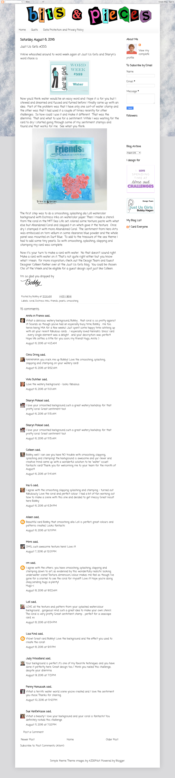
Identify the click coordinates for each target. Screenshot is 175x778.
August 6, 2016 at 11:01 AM (41, 389)
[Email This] (60, 296)
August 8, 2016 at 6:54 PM (41, 622)
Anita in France (35, 316)
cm (27, 563)
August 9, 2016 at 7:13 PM (41, 675)
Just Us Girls (89, 54)
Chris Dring (32, 355)
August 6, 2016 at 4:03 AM (41, 343)
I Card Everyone (138, 227)
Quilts (34, 30)
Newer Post (27, 740)
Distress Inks (42, 301)
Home (22, 30)
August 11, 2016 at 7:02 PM (41, 725)
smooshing (72, 301)
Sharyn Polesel (34, 401)
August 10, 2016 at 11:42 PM (41, 700)
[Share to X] (65, 296)
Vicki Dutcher (33, 379)
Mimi (29, 542)
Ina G (29, 485)
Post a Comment (33, 732)
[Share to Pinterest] (70, 296)
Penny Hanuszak (35, 687)
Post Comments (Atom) (50, 746)
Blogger (120, 761)
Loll (90, 213)
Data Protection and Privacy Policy (63, 30)
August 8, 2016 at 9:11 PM (41, 647)
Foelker (46, 264)
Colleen (30, 450)
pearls (62, 301)
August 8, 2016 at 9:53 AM (41, 591)
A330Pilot (94, 761)
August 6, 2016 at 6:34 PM (41, 506)
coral (31, 301)
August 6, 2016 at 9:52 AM (41, 368)
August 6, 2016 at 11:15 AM (41, 414)
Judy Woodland (35, 658)
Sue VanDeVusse (35, 711)
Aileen (29, 517)
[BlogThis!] (63, 296)
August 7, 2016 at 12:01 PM (41, 552)
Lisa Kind (31, 634)
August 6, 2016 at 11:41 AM (41, 474)
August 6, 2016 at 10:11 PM (41, 530)
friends (54, 301)
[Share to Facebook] (68, 296)
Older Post (112, 740)
